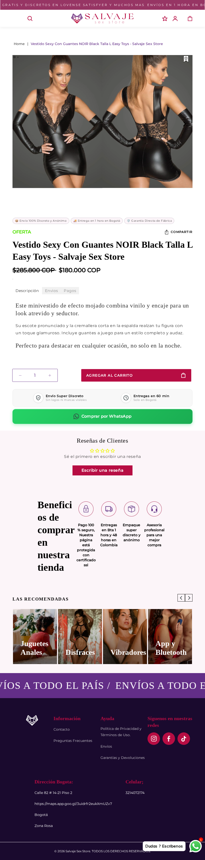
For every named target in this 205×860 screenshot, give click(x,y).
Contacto (62, 729)
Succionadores (37, 647)
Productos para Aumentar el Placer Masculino (127, 634)
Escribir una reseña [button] (103, 470)
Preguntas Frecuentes (73, 740)
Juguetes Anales (170, 647)
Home (19, 44)
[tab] (27, 290)
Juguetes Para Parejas (80, 643)
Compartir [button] (181, 232)
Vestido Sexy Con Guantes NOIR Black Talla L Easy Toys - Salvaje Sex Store (97, 44)
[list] (102, 636)
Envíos (106, 746)
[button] (16, 18)
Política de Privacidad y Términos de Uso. (121, 731)
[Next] (184, 123)
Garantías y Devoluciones (122, 757)
